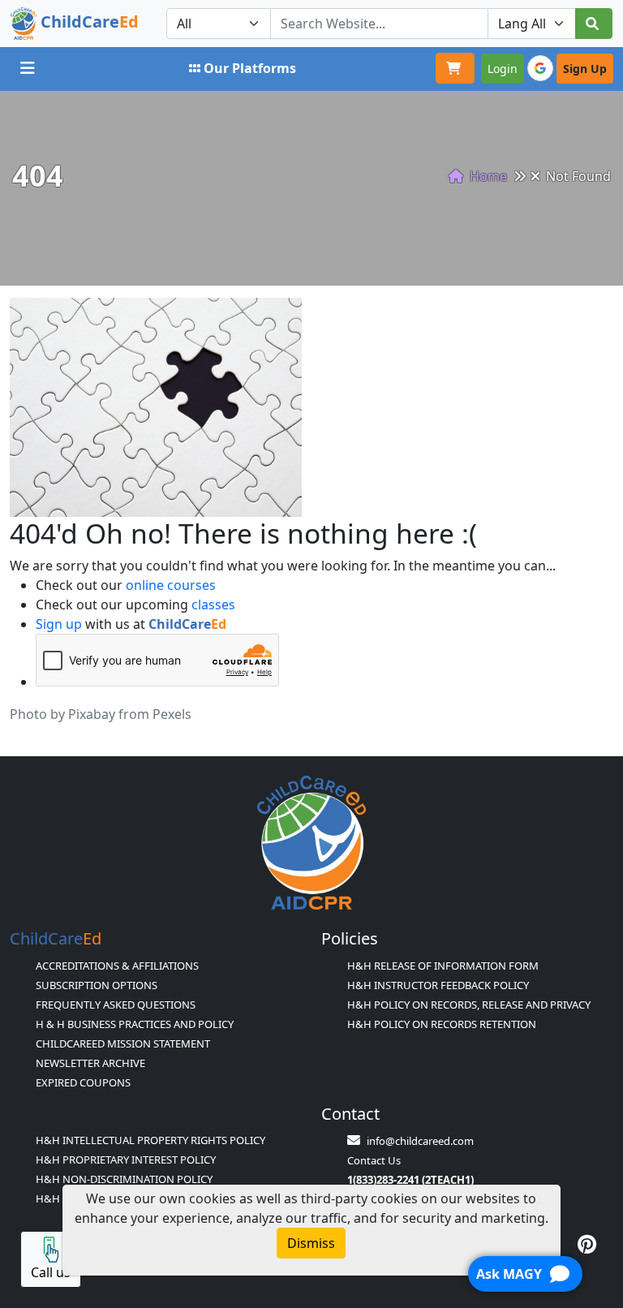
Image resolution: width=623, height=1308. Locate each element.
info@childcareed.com (420, 1141)
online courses (171, 585)
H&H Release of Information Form (443, 965)
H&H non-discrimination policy (124, 1179)
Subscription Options (96, 985)
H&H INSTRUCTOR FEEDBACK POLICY (438, 985)
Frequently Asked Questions (115, 1004)
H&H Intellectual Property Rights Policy (150, 1140)
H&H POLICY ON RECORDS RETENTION (441, 1024)
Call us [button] (51, 1272)
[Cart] (455, 68)
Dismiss (311, 1243)
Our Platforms (250, 68)
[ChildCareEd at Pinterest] (587, 1244)
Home (486, 176)
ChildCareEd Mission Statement (123, 1043)
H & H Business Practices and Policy (135, 1024)
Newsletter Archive (90, 1063)
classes (213, 604)
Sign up (59, 624)
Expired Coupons (83, 1082)
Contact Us (374, 1160)
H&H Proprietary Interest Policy (126, 1159)
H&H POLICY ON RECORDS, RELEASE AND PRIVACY (469, 1004)
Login (502, 68)
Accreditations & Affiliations (117, 965)
